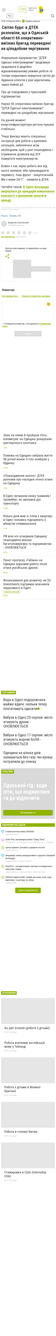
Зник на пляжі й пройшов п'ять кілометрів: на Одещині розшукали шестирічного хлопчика (27, 439)
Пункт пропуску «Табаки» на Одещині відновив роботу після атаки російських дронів (25, 564)
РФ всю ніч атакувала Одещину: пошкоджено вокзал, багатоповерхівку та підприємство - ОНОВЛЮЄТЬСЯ (27, 542)
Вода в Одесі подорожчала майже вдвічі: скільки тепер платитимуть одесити (25, 704)
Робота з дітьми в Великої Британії (22, 1089)
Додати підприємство (28, 890)
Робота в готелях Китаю (20, 1132)
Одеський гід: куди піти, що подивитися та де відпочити (26, 791)
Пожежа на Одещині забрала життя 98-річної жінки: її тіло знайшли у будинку (27, 459)
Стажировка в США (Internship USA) (25, 1174)
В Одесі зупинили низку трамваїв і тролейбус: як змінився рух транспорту (27, 499)
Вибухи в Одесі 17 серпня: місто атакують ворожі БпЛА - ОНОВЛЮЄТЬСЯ (28, 739)
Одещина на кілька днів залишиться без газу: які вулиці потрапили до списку (27, 757)
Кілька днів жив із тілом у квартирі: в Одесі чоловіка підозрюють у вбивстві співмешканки (28, 520)
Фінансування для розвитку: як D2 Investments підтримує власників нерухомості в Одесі (27, 584)
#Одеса (4, 216)
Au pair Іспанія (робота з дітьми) (27, 1028)
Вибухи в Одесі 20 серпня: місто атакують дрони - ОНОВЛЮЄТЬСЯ (28, 721)
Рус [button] (9, 16)
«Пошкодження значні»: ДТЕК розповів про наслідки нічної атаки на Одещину (27, 479)
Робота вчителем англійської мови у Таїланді (24, 1045)
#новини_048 (15, 216)
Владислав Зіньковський (18, 222)
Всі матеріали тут (28, 812)
